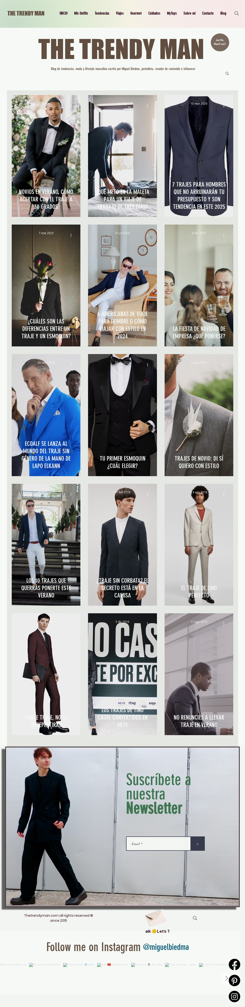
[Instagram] (234, 996)
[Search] (237, 13)
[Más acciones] (72, 105)
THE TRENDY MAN (26, 13)
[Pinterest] (234, 980)
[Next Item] (227, 979)
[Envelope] (155, 916)
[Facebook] (234, 964)
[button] (81, 13)
